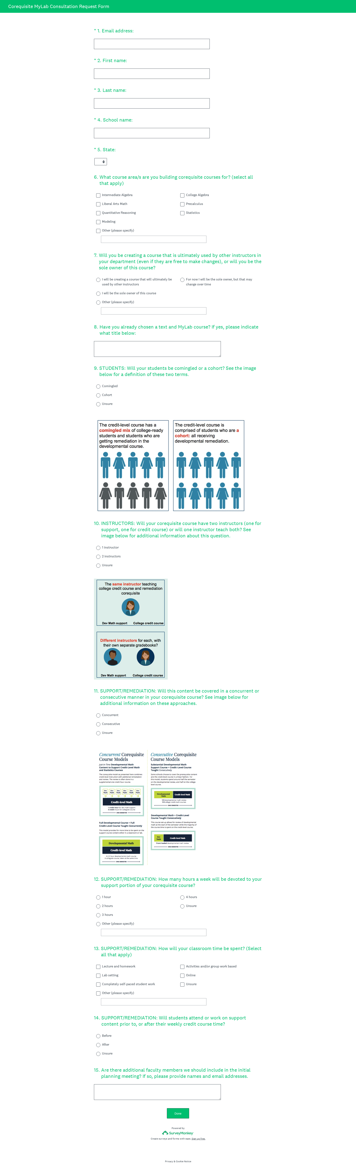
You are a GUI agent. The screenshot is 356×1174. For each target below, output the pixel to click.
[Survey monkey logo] (178, 1133)
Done (178, 1113)
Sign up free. (198, 1138)
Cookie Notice (183, 1161)
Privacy (169, 1161)
